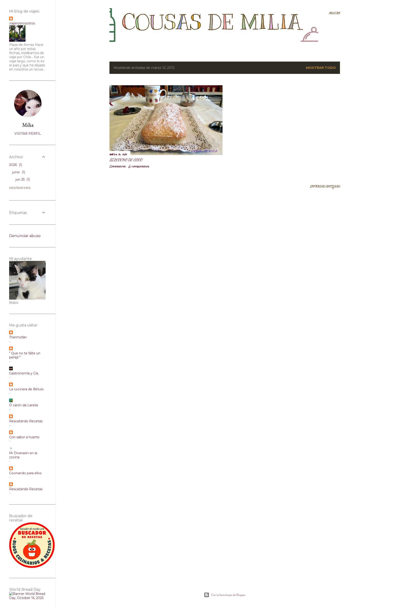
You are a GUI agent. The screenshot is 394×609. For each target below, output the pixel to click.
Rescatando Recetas (25, 421)
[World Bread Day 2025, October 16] (27, 598)
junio (18, 172)
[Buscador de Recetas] (32, 567)
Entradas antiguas (325, 187)
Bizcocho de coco (125, 160)
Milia (28, 124)
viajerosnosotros (22, 23)
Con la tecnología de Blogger (228, 594)
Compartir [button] (117, 166)
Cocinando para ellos (25, 473)
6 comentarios (139, 166)
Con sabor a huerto (24, 437)
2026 (15, 165)
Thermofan (18, 337)
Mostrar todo (321, 68)
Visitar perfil (27, 134)
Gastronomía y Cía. (24, 373)
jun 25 (22, 179)
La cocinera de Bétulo (26, 389)
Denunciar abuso (25, 236)
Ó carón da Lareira (23, 405)
